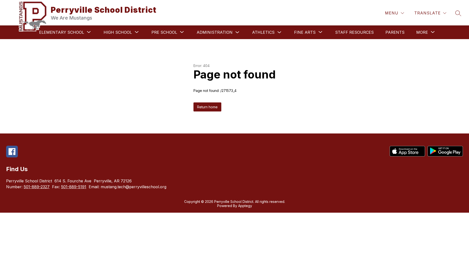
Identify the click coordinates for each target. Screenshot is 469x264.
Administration (215, 32)
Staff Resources (354, 32)
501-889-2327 (37, 186)
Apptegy (245, 206)
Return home (207, 107)
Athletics (263, 32)
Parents (395, 32)
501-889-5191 (73, 186)
